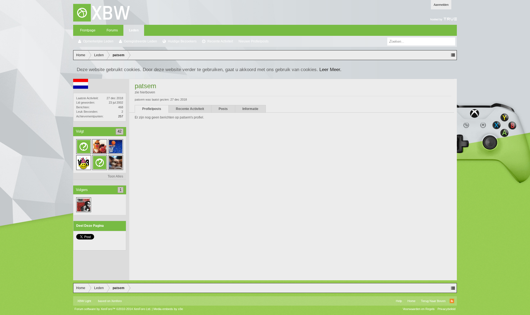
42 (119, 131)
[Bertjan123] (99, 146)
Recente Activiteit (220, 41)
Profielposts (151, 109)
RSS (452, 301)
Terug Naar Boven (433, 301)
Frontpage (88, 30)
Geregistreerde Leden (140, 41)
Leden (134, 30)
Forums (112, 30)
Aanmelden (441, 4)
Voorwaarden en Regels (419, 309)
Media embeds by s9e (168, 309)
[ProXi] (115, 162)
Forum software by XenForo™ (113, 309)
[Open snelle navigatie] (453, 55)
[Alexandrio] (99, 162)
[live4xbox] (83, 204)
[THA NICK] (115, 146)
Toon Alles (115, 176)
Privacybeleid (446, 309)
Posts (223, 109)
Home (411, 301)
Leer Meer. (330, 69)
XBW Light (84, 301)
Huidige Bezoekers (182, 41)
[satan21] (83, 162)
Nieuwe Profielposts (254, 41)
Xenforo (116, 301)
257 (120, 116)
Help (399, 301)
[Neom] (83, 146)
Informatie (250, 109)
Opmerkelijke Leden (98, 41)
